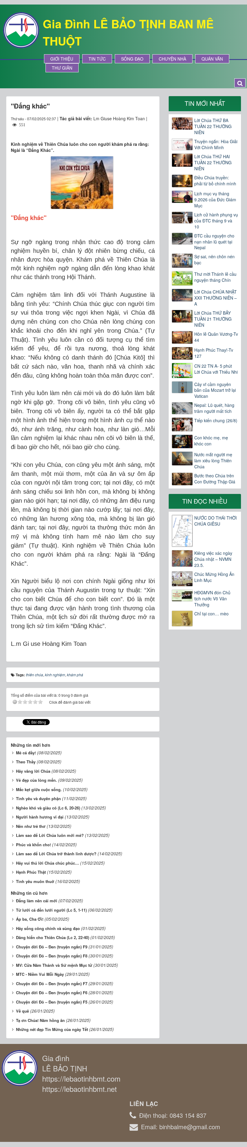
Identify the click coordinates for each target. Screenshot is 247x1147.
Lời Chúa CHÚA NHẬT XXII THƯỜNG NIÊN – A (215, 298)
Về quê (22, 1011)
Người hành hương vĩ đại (40, 817)
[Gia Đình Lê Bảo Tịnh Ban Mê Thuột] (21, 30)
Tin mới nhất (205, 103)
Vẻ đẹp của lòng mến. (36, 780)
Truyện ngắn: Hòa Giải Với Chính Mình (215, 144)
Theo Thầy (26, 762)
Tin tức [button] (97, 59)
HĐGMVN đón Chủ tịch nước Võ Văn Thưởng (212, 598)
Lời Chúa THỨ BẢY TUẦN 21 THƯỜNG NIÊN (213, 319)
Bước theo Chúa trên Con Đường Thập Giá (214, 479)
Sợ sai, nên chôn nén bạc (214, 259)
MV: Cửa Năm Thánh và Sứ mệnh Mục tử (54, 965)
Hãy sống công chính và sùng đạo (48, 928)
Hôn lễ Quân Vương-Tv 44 (216, 337)
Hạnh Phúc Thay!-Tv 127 (213, 353)
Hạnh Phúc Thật (31, 872)
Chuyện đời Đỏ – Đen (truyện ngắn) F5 (51, 1002)
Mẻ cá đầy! (26, 753)
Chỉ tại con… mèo (211, 614)
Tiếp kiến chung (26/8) (215, 420)
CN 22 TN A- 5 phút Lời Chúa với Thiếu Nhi (216, 369)
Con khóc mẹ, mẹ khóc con (211, 441)
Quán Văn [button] (212, 59)
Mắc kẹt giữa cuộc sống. (39, 789)
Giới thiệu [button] (61, 59)
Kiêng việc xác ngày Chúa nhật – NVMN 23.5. (213, 559)
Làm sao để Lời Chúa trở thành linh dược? (56, 853)
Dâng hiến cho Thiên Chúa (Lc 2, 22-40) (52, 937)
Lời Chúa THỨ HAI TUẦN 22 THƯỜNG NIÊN (213, 162)
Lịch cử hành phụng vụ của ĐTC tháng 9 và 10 (216, 221)
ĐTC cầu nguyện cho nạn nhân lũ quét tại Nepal (214, 242)
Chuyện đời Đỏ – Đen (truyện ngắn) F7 (51, 983)
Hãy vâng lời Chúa (33, 771)
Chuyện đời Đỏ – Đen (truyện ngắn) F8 (51, 956)
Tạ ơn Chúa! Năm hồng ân (40, 1020)
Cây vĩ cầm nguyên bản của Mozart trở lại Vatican (215, 390)
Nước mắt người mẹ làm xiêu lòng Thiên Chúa (213, 460)
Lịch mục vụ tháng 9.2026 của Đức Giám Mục (215, 199)
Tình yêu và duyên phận (38, 798)
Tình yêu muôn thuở (35, 881)
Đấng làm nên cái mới (36, 900)
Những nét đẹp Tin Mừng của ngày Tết (52, 1029)
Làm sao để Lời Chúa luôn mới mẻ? (50, 835)
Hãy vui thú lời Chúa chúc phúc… (47, 863)
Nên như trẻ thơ (30, 826)
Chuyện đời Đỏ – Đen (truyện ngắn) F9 (51, 947)
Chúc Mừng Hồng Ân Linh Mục (214, 577)
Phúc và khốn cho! (33, 844)
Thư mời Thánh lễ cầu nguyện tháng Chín (215, 277)
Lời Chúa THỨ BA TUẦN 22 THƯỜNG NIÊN (213, 126)
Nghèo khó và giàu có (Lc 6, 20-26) (48, 808)
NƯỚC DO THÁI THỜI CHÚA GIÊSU (215, 521)
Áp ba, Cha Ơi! (29, 919)
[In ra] (139, 130)
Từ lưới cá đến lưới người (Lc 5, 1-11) (51, 910)
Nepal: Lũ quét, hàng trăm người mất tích (214, 408)
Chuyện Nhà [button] (172, 59)
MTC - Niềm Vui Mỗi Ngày (40, 974)
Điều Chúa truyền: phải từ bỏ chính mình (215, 180)
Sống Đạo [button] (132, 59)
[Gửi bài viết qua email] (128, 130)
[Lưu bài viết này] (150, 130)
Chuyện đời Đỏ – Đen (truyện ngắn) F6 (51, 992)
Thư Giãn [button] (62, 68)
